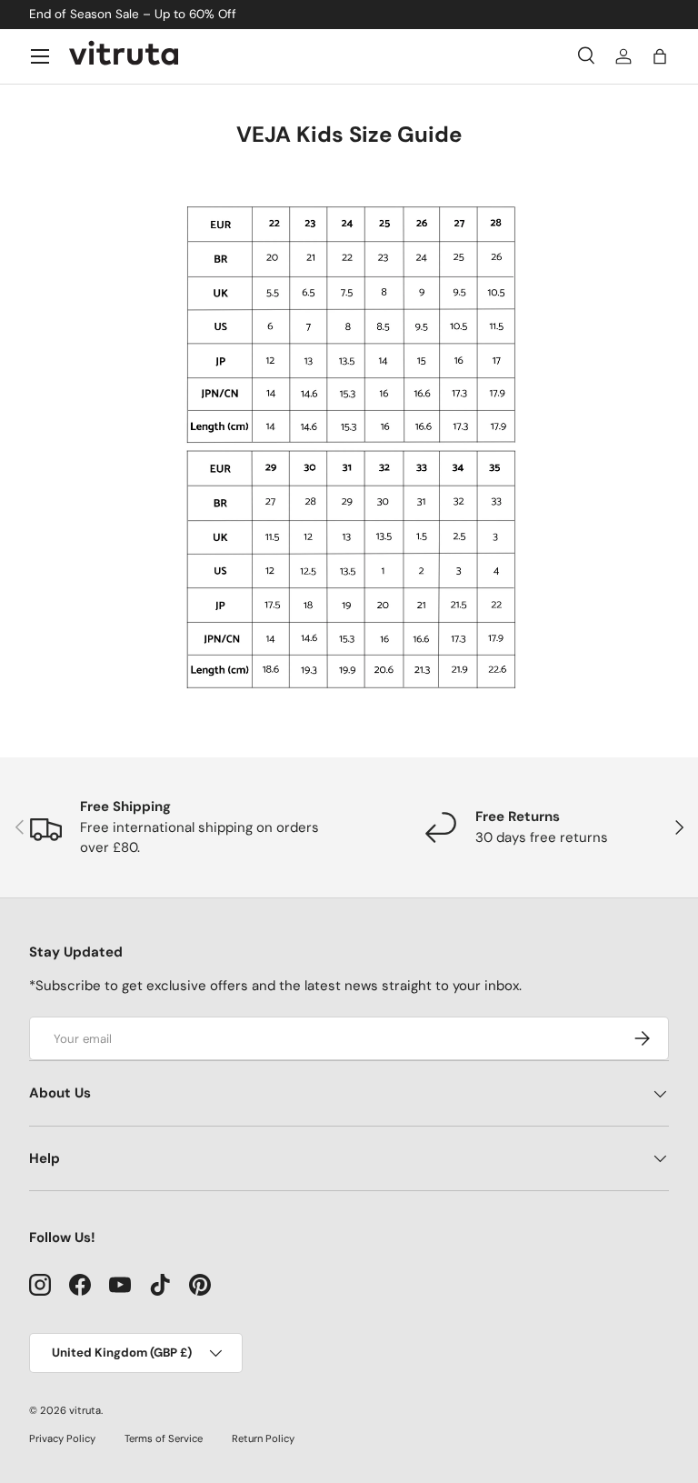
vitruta (85, 1410)
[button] (660, 56)
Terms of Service (164, 1438)
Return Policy (263, 1438)
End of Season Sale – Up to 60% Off (132, 14)
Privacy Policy (62, 1438)
